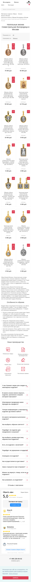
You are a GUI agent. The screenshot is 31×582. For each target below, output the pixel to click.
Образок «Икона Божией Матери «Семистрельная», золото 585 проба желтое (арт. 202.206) (8, 95)
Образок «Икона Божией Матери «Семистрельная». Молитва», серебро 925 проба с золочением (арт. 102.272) (8, 196)
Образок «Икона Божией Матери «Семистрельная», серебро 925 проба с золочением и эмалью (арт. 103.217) (8, 129)
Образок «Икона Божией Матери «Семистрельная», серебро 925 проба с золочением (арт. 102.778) (8, 263)
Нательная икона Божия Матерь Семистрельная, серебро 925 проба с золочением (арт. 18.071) (8, 229)
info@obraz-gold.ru (15, 560)
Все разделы (6, 2)
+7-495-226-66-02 (15, 559)
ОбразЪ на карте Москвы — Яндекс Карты (15, 552)
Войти (2, 5)
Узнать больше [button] (13, 573)
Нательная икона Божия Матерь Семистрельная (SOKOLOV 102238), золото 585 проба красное (23, 96)
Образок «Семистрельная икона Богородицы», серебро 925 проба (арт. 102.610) (23, 262)
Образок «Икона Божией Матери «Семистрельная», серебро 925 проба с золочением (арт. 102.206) (23, 129)
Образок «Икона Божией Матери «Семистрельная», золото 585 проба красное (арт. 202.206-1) (8, 62)
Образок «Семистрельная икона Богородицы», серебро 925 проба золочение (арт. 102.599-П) (8, 161)
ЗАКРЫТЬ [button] (15, 577)
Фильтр (16, 2)
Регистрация (11, 5)
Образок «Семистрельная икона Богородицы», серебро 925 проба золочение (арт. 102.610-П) (23, 228)
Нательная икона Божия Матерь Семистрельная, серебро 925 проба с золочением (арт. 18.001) (23, 162)
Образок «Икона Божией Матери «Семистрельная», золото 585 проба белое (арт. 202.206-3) (23, 61)
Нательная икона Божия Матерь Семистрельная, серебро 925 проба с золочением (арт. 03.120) (23, 196)
